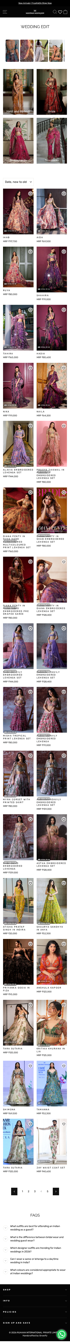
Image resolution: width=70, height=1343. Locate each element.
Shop (7, 1290)
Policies (10, 1312)
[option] (12, 51)
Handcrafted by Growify (35, 1335)
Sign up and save (17, 1323)
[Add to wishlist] (30, 193)
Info (6, 1301)
